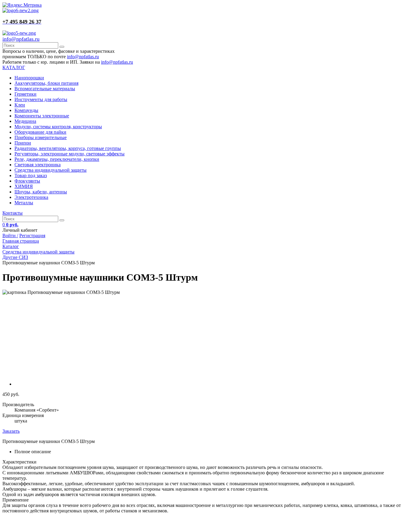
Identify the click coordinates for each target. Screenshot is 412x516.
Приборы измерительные (40, 137)
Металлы (23, 202)
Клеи (19, 104)
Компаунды (26, 110)
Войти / (10, 235)
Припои (22, 142)
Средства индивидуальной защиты (50, 170)
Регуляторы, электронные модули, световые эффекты (69, 153)
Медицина (25, 121)
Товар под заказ (30, 175)
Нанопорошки (29, 77)
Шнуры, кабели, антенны (40, 191)
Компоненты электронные (41, 115)
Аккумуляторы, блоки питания (46, 83)
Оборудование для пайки (40, 132)
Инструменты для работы (40, 99)
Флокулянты (27, 180)
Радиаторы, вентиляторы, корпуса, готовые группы (67, 148)
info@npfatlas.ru (21, 39)
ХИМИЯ (23, 186)
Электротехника (31, 197)
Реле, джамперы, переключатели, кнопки (56, 159)
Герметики (25, 94)
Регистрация (32, 235)
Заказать (11, 431)
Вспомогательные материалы (44, 88)
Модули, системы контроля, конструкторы (58, 126)
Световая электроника (37, 164)
